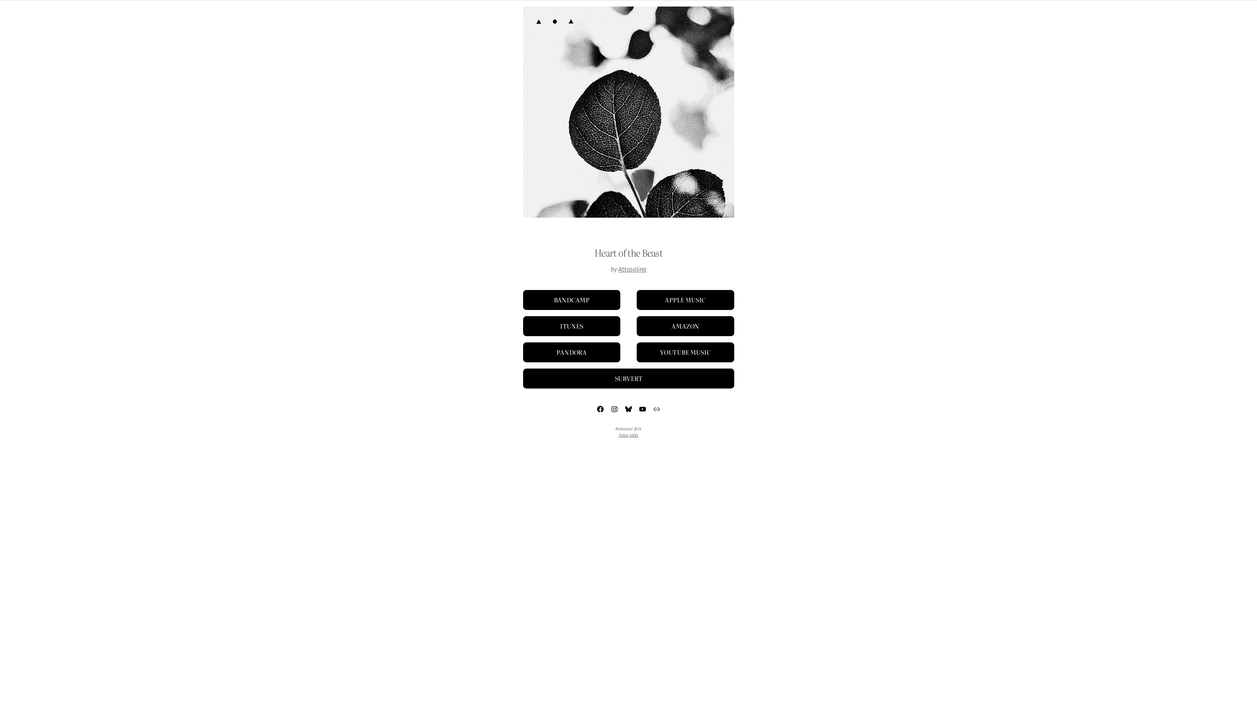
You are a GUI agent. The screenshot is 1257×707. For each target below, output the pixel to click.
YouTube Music (685, 352)
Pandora (571, 352)
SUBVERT (629, 378)
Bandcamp (572, 299)
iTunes (571, 326)
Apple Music (685, 299)
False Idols (628, 435)
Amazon (685, 326)
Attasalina (632, 269)
